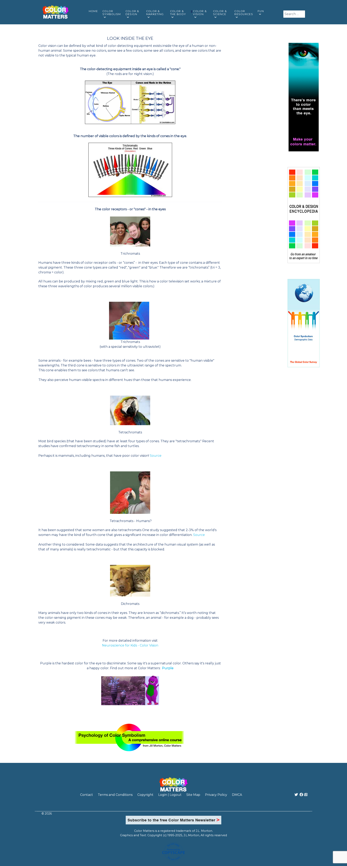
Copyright (145, 795)
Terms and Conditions (115, 795)
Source (155, 456)
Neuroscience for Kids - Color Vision (130, 645)
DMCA (237, 795)
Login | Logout (170, 795)
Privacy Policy (216, 795)
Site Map (193, 795)
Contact (86, 795)
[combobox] (294, 14)
